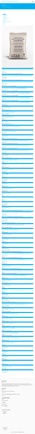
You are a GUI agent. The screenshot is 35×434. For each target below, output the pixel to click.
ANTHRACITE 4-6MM (7, 318)
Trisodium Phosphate (7, 234)
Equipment (4, 19)
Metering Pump (5, 207)
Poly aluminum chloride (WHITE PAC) (10, 229)
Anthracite (4, 16)
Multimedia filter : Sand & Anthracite (10, 337)
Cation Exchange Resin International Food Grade (13, 225)
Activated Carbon (5, 15)
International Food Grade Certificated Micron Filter (13, 304)
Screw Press (4, 136)
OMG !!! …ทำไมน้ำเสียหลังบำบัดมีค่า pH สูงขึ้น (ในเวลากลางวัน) (11, 395)
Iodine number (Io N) (7, 366)
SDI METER (5, 183)
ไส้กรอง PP (4, 299)
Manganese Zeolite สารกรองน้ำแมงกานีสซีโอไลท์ (14, 275)
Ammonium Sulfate (6, 266)
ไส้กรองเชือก (5, 294)
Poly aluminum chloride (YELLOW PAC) (11, 126)
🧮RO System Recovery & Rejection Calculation (8, 392)
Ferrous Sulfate (5, 239)
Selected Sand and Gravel (8, 309)
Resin (4, 23)
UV (2, 198)
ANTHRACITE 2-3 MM (7, 323)
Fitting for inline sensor (7, 188)
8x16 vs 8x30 (5, 371)
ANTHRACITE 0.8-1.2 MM (8, 328)
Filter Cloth (4, 121)
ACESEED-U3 (5, 347)
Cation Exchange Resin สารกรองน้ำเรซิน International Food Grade (17, 270)
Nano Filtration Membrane (8, 112)
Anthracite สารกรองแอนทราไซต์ (10, 332)
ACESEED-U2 (5, 352)
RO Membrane (5, 248)
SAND (4, 24)
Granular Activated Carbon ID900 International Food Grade (15, 145)
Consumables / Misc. (6, 18)
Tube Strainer (5, 179)
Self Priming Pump (6, 285)
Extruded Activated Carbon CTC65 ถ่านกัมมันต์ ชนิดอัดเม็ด (16, 97)
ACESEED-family (6, 361)
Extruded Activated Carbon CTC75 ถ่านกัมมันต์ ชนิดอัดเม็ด (16, 93)
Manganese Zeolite (6, 280)
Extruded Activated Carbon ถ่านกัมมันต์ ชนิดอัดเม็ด (14, 88)
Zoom (2, 68)
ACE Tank (4, 164)
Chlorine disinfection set (7, 117)
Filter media (4, 20)
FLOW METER (5, 155)
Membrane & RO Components (7, 21)
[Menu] (32, 1)
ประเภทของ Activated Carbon (9, 131)
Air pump (4, 289)
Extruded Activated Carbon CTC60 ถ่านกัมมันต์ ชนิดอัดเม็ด (16, 102)
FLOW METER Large (7, 107)
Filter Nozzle (5, 203)
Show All (4, 14)
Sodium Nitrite (5, 244)
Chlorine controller (6, 193)
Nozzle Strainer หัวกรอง (7, 169)
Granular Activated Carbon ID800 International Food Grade (15, 140)
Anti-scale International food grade (10, 160)
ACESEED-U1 (5, 356)
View (4, 68)
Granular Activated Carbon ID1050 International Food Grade (16, 150)
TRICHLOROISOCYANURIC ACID (10, 313)
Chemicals (4, 17)
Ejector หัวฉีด (5, 174)
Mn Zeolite (4, 22)
